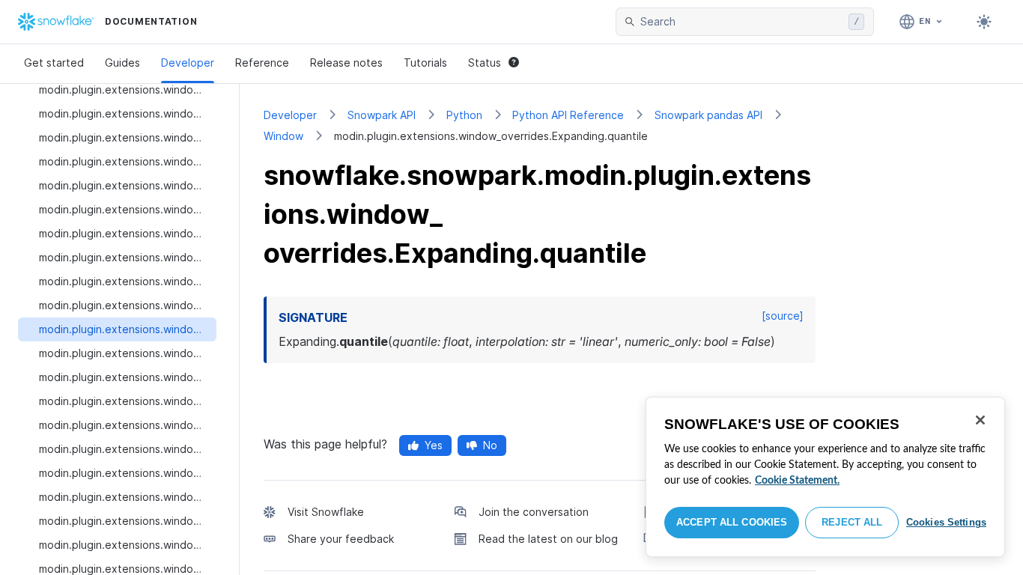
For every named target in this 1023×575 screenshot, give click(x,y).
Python (464, 115)
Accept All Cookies (731, 522)
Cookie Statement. (797, 480)
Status (484, 62)
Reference (262, 62)
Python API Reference (568, 115)
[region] (825, 477)
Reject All (852, 522)
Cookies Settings (946, 522)
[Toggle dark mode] (984, 22)
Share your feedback (341, 538)
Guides (122, 62)
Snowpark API (381, 115)
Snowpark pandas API (708, 115)
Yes (434, 445)
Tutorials (425, 62)
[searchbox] (741, 21)
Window (283, 136)
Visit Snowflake (326, 511)
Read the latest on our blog (548, 538)
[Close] (980, 420)
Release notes (346, 62)
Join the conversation (534, 511)
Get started (54, 62)
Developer (187, 62)
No (490, 445)
